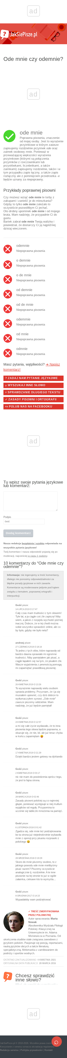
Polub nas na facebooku (28, 406)
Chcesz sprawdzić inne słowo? (36, 977)
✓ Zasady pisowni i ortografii (31, 399)
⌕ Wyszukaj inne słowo (25, 385)
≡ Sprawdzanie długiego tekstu (32, 392)
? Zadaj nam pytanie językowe (31, 378)
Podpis (7, 516)
